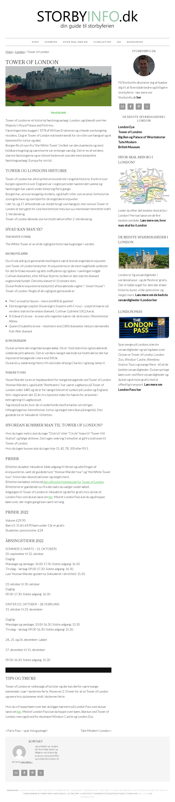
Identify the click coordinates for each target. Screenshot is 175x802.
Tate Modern (127, 142)
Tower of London (130, 132)
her (50, 497)
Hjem (9, 52)
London (20, 52)
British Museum (129, 147)
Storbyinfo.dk (87, 17)
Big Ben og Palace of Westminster (141, 137)
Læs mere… (27, 761)
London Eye (126, 127)
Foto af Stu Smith (58, 112)
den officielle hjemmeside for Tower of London (73, 482)
